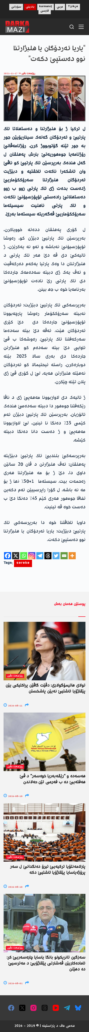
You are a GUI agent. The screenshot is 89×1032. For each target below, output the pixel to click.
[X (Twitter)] (22, 1008)
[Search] (72, 27)
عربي (60, 7)
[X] (15, 555)
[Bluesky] (78, 1008)
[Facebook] (7, 555)
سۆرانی (16, 7)
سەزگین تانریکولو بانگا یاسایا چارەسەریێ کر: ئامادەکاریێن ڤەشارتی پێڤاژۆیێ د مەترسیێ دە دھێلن (46, 964)
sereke (23, 563)
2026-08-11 (14, 706)
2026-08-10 (15, 796)
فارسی (44, 11)
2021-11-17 (10, 73)
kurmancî (45, 7)
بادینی (30, 7)
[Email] (64, 555)
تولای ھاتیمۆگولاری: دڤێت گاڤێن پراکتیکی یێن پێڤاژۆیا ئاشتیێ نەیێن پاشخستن (45, 688)
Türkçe (73, 7)
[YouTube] (56, 1008)
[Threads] (48, 555)
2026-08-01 (15, 983)
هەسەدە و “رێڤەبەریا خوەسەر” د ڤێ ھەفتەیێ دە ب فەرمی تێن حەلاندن (52, 779)
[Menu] (81, 26)
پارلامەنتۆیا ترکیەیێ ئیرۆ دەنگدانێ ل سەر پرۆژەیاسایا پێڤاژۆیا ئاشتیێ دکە (47, 870)
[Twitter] (56, 555)
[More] (72, 555)
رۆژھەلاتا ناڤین (28, 73)
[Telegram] (39, 555)
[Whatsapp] (23, 555)
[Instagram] (31, 555)
